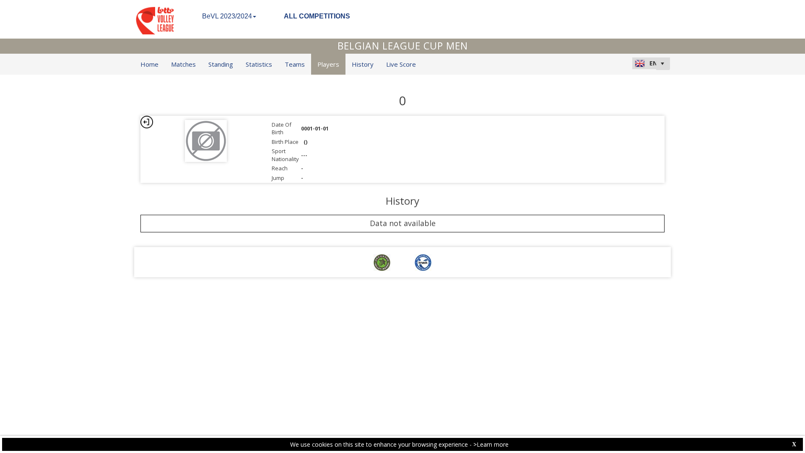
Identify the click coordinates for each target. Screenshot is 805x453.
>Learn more (491, 444)
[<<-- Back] (146, 122)
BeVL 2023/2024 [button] (227, 16)
